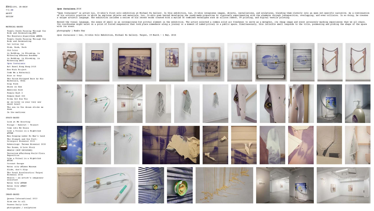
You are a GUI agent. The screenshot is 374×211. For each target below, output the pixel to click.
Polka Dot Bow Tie (17, 99)
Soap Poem (12, 84)
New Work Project (16, 70)
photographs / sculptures (21, 208)
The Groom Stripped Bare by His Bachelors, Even (25, 80)
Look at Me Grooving (18, 122)
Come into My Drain (18, 128)
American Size (15, 90)
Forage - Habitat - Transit (23, 125)
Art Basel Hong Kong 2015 (21, 67)
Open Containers (16, 64)
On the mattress (16, 112)
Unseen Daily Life (17, 205)
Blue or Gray (14, 76)
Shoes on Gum (14, 87)
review (9, 17)
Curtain (11, 189)
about (9, 13)
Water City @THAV (16, 186)
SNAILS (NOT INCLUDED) (20, 150)
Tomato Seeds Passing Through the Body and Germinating (26, 40)
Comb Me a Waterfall (18, 73)
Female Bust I (15, 93)
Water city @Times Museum (21, 167)
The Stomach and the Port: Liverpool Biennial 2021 (22, 140)
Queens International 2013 (22, 199)
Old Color (12, 50)
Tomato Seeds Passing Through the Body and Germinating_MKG (26, 32)
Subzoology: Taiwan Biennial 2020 (26, 144)
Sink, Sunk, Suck (16, 47)
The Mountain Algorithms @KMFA (24, 36)
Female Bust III (16, 96)
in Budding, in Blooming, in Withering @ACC (23, 59)
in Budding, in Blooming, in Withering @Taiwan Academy (23, 54)
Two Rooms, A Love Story (21, 147)
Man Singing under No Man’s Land (26, 136)
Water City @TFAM (16, 183)
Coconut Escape (15, 164)
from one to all (16, 202)
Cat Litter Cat (15, 44)
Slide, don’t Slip (17, 170)
